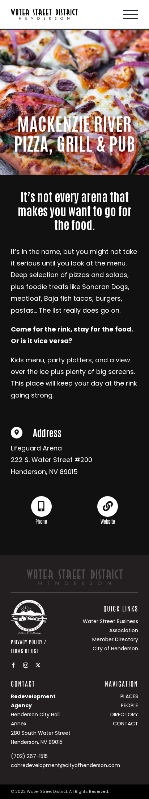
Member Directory (115, 639)
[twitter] (38, 665)
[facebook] (13, 665)
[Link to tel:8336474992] (41, 506)
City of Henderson (115, 648)
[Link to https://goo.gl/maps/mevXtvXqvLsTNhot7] (16, 432)
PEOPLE (129, 705)
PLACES (129, 696)
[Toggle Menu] (130, 14)
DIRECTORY (124, 714)
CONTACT (125, 723)
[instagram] (25, 665)
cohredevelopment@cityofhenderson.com (65, 765)
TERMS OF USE (25, 650)
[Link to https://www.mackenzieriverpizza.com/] (107, 506)
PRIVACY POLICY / (28, 641)
